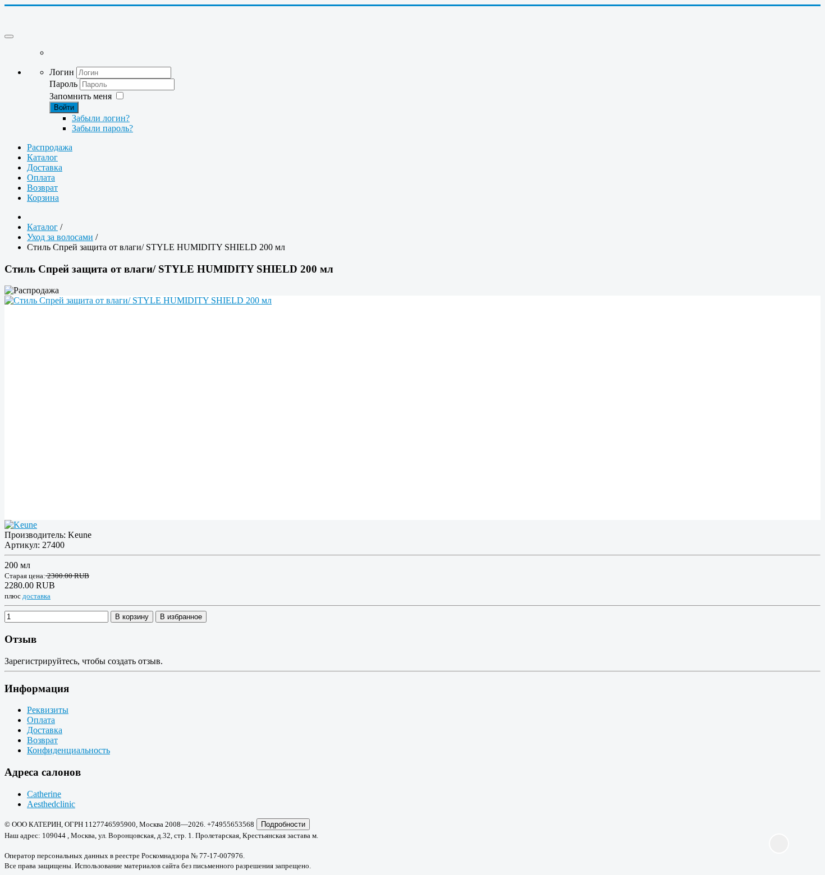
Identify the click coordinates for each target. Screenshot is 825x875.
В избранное (181, 616)
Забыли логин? (101, 118)
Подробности (283, 824)
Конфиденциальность (68, 750)
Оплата (41, 177)
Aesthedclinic (51, 804)
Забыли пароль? (102, 128)
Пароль (64, 84)
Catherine (44, 794)
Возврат (42, 187)
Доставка (44, 167)
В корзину (132, 616)
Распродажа (49, 147)
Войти (64, 107)
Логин (61, 72)
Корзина (43, 197)
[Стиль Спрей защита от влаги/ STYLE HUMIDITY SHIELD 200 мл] (412, 380)
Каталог (42, 157)
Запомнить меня (80, 96)
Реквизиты (47, 710)
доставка (36, 596)
